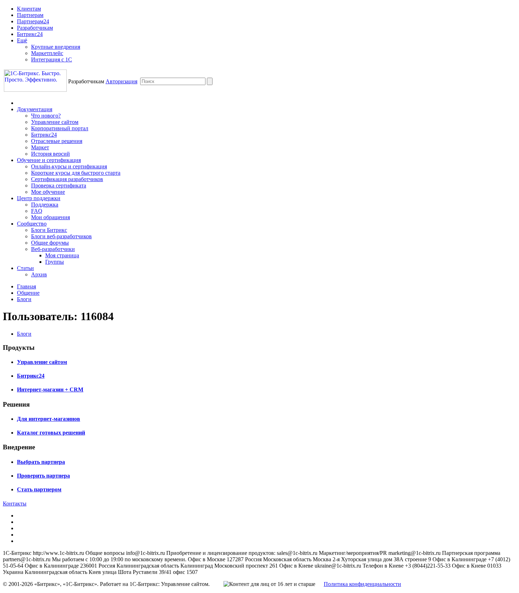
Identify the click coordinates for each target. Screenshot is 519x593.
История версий (50, 154)
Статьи (25, 268)
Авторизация (121, 81)
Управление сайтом (54, 122)
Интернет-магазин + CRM (50, 390)
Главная (26, 286)
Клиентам (29, 9)
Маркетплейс (47, 53)
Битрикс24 (30, 34)
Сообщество (32, 224)
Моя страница (62, 255)
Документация (34, 109)
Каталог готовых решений (51, 433)
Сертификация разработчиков (67, 179)
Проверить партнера (43, 476)
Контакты (14, 504)
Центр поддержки (38, 198)
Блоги (24, 299)
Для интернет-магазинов (48, 419)
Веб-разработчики (53, 249)
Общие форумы (50, 243)
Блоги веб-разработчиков (61, 236)
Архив (39, 274)
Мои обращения (50, 217)
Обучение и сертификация (49, 160)
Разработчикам (35, 28)
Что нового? (46, 116)
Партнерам (30, 15)
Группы (54, 262)
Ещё (22, 40)
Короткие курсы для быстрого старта (75, 173)
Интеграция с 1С (51, 59)
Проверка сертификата (58, 185)
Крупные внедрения (55, 47)
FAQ (36, 211)
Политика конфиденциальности (362, 584)
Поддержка (44, 205)
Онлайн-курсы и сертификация (69, 166)
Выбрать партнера (41, 462)
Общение (28, 293)
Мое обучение (48, 192)
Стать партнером (39, 489)
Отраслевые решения (56, 141)
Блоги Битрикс (49, 230)
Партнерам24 (33, 21)
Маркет (40, 147)
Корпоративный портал (59, 128)
